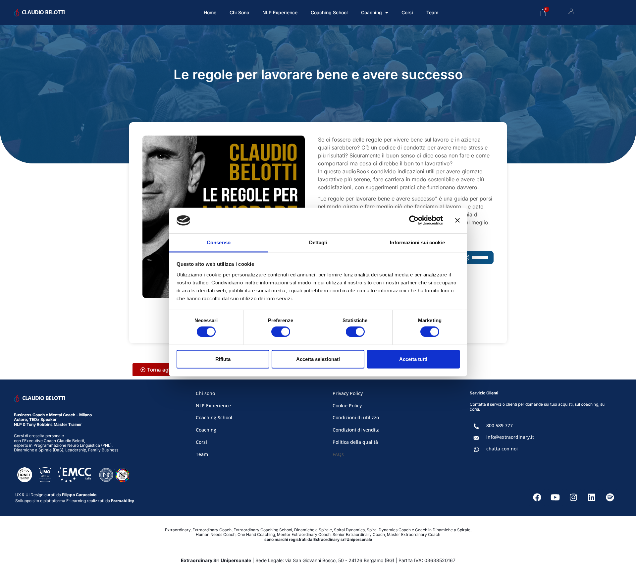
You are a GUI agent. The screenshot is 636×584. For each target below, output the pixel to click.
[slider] (481, 257)
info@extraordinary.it (510, 437)
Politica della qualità (355, 442)
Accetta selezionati (318, 359)
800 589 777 (499, 425)
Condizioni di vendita (356, 430)
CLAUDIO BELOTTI (43, 12)
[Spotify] (610, 497)
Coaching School (329, 12)
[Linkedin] (591, 497)
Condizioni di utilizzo (356, 417)
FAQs (338, 454)
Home (210, 12)
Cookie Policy (347, 405)
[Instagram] (573, 497)
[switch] (280, 331)
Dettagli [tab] (318, 242)
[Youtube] (555, 497)
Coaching (206, 430)
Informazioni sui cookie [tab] (417, 242)
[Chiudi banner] (457, 220)
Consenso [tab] (219, 242)
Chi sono (239, 12)
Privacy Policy (348, 393)
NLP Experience (279, 12)
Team (432, 12)
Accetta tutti (413, 359)
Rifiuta (223, 359)
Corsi (407, 12)
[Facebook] (537, 497)
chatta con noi (502, 448)
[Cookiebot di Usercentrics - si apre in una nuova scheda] (414, 220)
